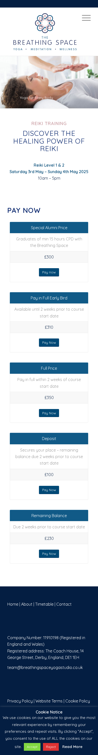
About (26, 604)
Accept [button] (32, 747)
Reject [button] (51, 747)
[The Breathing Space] (49, 32)
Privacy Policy (20, 700)
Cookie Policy (77, 700)
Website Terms (49, 700)
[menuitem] (84, 18)
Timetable (44, 604)
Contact (64, 604)
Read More (72, 746)
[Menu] (84, 18)
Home (12, 604)
